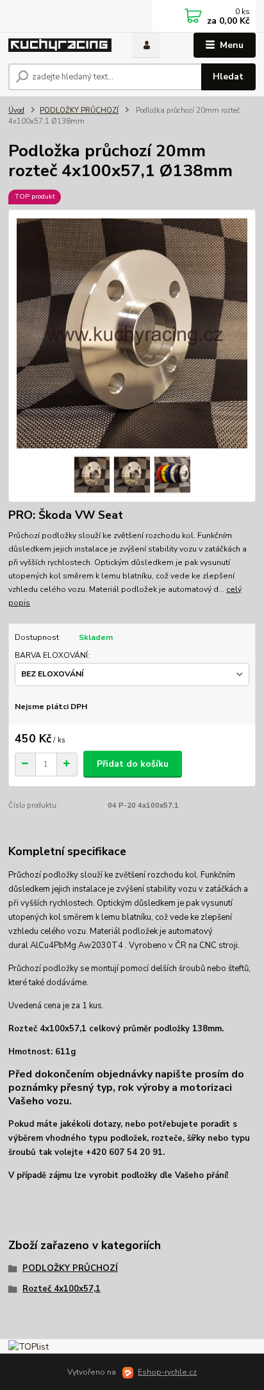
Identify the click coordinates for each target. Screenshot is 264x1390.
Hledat (228, 76)
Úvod (16, 110)
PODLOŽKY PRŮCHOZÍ (79, 110)
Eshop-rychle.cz (167, 1372)
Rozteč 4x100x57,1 (61, 1289)
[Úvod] (59, 45)
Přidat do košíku (133, 764)
